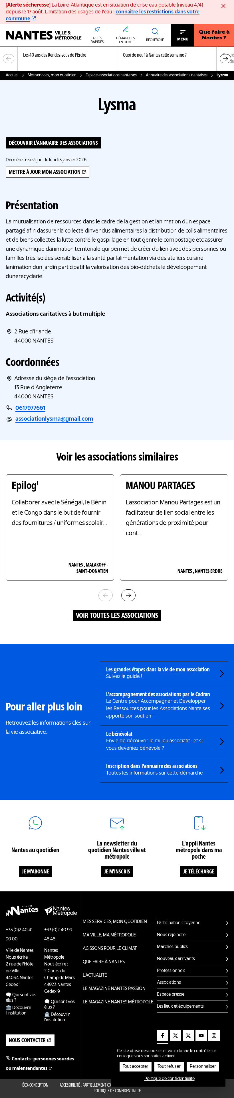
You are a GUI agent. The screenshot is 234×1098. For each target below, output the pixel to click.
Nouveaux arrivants (176, 959)
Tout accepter (135, 1066)
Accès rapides (97, 40)
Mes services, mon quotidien (52, 75)
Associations (169, 982)
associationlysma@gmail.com (54, 419)
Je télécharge (198, 872)
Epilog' (25, 486)
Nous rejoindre (171, 935)
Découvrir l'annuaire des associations (53, 143)
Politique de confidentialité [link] (169, 1079)
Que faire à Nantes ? (214, 35)
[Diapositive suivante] (225, 58)
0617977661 (30, 408)
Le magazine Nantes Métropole (118, 1002)
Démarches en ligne (125, 40)
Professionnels (171, 971)
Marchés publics (172, 947)
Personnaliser (203, 1066)
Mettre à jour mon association (44, 172)
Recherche (155, 40)
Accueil (12, 75)
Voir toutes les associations (117, 616)
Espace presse (170, 994)
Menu (182, 39)
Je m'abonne (35, 872)
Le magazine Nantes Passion (114, 989)
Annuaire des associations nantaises (176, 75)
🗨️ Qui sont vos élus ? (21, 998)
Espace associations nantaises (111, 75)
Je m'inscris (117, 872)
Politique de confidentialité (117, 1091)
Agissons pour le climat (110, 948)
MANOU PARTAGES (160, 486)
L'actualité (95, 975)
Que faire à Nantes (104, 962)
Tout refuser (169, 1066)
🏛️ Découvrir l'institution (18, 1011)
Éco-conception (35, 1085)
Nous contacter (27, 1041)
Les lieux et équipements (180, 1006)
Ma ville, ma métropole (109, 935)
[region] (117, 59)
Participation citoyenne (178, 923)
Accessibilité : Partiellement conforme (92, 1085)
